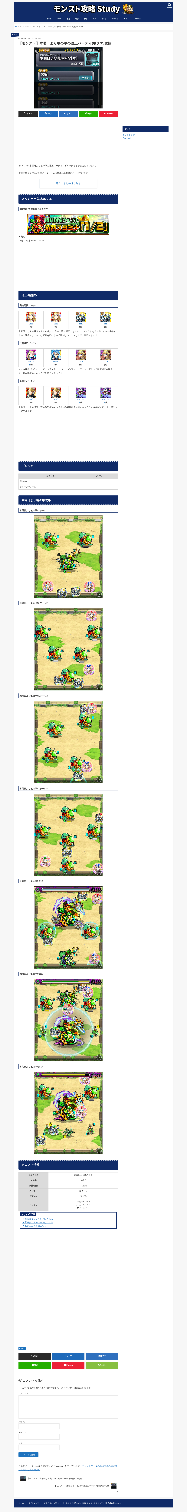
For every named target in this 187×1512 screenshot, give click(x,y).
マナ (31, 324)
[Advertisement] (43, 139)
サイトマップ (33, 1503)
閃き (94, 19)
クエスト (115, 19)
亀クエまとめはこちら (68, 183)
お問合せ (69, 1503)
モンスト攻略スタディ (96, 1503)
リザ (31, 399)
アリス (80, 361)
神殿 (85, 19)
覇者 (77, 19)
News (59, 19)
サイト (21, 1443)
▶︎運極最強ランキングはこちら (37, 1219)
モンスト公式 (129, 135)
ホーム (49, 19)
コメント (23, 1394)
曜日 (23, 1348)
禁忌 (68, 19)
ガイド (126, 19)
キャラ (103, 19)
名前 (21, 1422)
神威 (81, 324)
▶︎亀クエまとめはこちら (34, 1225)
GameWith (127, 138)
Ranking (137, 19)
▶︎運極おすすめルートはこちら (37, 1222)
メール (22, 1432)
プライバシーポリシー (52, 1503)
